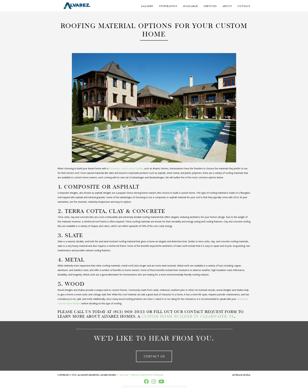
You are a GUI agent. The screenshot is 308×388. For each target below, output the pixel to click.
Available (190, 6)
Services (210, 6)
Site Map (123, 375)
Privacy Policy (138, 375)
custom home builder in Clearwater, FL (188, 316)
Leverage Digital (241, 375)
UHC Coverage (155, 375)
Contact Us (154, 356)
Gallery (147, 6)
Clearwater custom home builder (126, 168)
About (227, 6)
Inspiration (168, 6)
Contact (244, 6)
